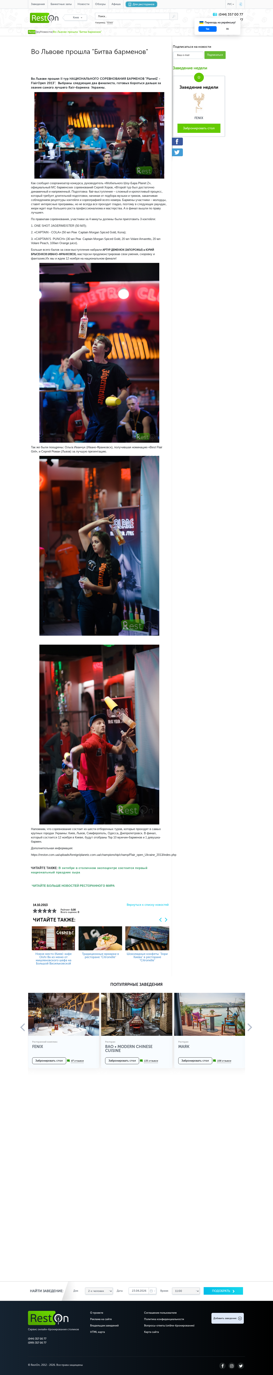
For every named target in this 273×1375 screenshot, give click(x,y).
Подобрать (221, 1291)
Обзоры (100, 4)
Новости (83, 4)
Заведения (38, 4)
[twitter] (199, 152)
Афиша (116, 4)
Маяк (183, 1046)
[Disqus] (136, 1128)
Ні (227, 29)
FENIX (110, 23)
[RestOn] (33, 32)
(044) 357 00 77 (231, 14)
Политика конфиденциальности (164, 1319)
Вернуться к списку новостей (148, 904)
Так (207, 29)
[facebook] (199, 141)
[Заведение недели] (199, 102)
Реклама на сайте (101, 1319)
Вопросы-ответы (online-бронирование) (169, 1325)
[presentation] (160, 919)
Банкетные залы (61, 4)
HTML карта (97, 1331)
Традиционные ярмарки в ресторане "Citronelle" (100, 955)
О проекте (96, 1312)
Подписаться (215, 54)
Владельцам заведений (104, 1325)
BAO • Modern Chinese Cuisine (128, 1048)
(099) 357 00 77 (37, 1342)
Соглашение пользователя (160, 1312)
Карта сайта (151, 1331)
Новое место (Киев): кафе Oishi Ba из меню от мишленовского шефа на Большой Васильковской (53, 958)
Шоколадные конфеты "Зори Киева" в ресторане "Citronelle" (147, 957)
